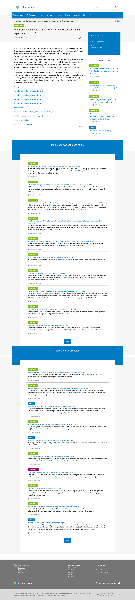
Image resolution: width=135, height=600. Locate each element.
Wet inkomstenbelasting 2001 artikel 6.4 (28, 103)
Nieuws (40, 15)
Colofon (70, 574)
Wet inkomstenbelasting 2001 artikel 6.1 (28, 95)
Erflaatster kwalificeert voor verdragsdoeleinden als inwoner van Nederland (50, 257)
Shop (85, 15)
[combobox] (103, 7)
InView (98, 568)
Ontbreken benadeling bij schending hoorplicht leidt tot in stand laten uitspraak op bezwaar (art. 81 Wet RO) (60, 185)
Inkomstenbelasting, (27, 112)
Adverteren (71, 576)
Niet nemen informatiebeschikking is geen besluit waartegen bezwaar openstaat (52, 309)
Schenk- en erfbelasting (43, 112)
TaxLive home (18, 15)
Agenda (77, 15)
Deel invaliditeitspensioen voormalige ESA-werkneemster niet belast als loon (51, 457)
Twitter (20, 570)
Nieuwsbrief (21, 568)
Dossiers (68, 15)
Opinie (59, 15)
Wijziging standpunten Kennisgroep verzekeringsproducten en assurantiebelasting (52, 424)
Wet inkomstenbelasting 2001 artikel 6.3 (28, 99)
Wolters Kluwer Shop (102, 572)
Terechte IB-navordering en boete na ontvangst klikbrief (44, 488)
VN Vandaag (30, 15)
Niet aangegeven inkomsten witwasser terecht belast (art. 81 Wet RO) (48, 273)
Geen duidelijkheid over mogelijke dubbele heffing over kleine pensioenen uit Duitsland (54, 166)
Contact (70, 572)
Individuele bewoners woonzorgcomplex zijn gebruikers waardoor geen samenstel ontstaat (104, 70)
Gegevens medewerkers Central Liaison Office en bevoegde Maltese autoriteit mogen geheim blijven (58, 388)
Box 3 (92, 15)
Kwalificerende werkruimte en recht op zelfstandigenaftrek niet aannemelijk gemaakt (53, 507)
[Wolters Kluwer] (25, 7)
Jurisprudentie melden (75, 568)
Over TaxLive (72, 570)
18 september (24, 120)
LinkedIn (21, 572)
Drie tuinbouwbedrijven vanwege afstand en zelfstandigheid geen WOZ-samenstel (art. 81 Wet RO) (57, 291)
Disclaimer (96, 594)
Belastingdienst (37, 116)
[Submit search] (116, 7)
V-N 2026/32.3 (85, 374)
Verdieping (50, 15)
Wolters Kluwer (100, 570)
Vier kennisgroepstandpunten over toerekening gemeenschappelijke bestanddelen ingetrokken (102, 116)
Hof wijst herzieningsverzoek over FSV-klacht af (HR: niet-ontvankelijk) (49, 325)
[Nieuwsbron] (18, 108)
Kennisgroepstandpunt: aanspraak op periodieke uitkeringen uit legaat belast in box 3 (49, 21)
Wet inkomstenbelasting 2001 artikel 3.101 (29, 91)
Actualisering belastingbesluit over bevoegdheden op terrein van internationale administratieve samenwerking (61, 241)
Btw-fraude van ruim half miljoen (101, 131)
